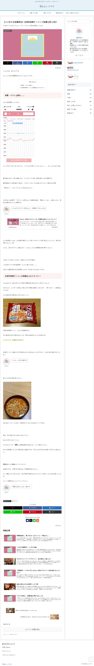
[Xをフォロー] (30, 520)
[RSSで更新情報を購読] (37, 520)
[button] (57, 63)
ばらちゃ (79, 37)
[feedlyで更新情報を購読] (34, 520)
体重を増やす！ (8, 501)
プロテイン (15, 501)
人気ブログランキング (73, 70)
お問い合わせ (6, 647)
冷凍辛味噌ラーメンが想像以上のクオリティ (33, 87)
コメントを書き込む (32, 629)
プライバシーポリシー (9, 655)
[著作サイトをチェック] (27, 520)
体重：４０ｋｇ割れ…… (27, 85)
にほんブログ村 (78, 62)
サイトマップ (6, 651)
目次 (30, 82)
